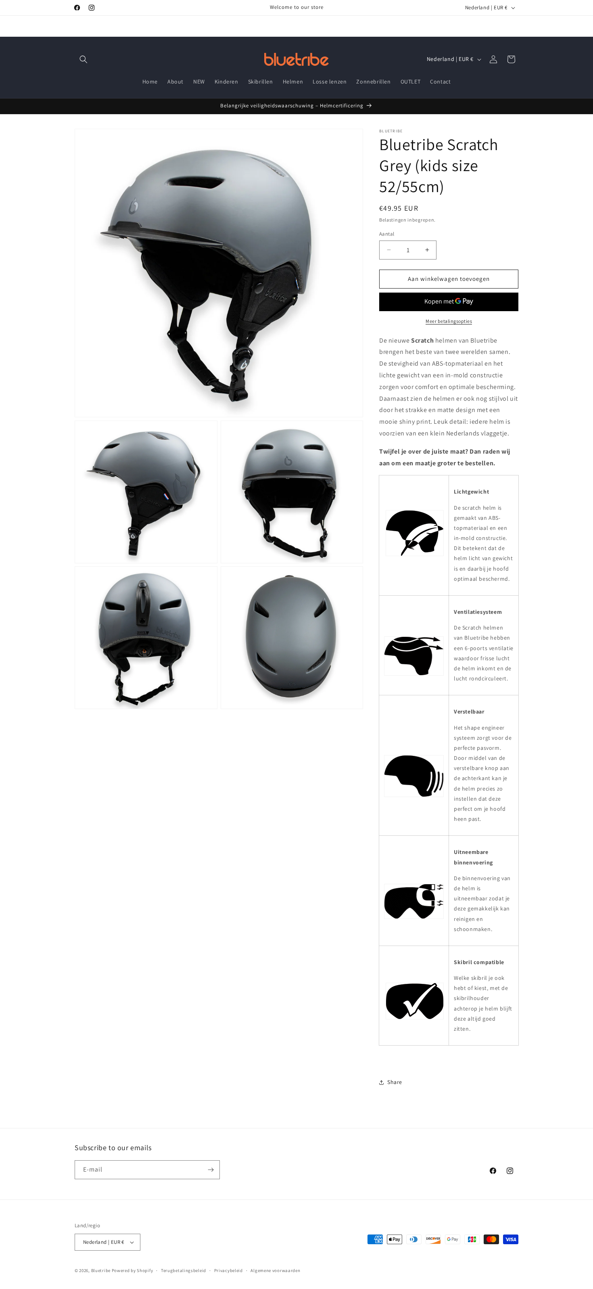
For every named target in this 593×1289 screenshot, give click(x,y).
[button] (83, 59)
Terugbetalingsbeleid (183, 1270)
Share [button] (394, 1082)
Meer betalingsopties (449, 321)
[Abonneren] (210, 1169)
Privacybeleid (228, 1270)
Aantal (386, 233)
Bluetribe (101, 1270)
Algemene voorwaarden (275, 1270)
